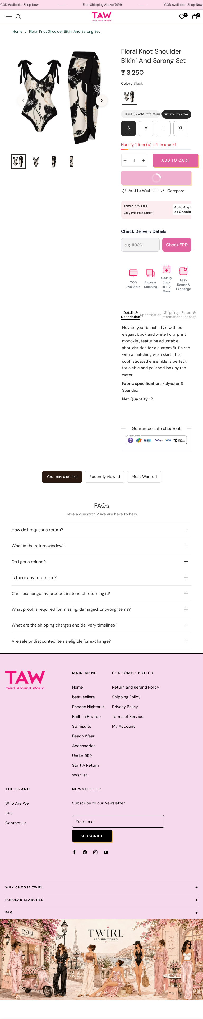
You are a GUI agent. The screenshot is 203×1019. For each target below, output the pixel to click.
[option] (62, 97)
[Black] (129, 97)
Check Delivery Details (143, 231)
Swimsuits (81, 726)
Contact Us (15, 823)
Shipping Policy (126, 697)
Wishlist (79, 775)
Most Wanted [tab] (144, 476)
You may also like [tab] (62, 476)
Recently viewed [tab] (104, 476)
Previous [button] (23, 100)
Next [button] (101, 100)
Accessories (84, 745)
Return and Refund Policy (135, 687)
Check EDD (177, 245)
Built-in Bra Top (86, 716)
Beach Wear (83, 736)
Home (17, 31)
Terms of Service (128, 716)
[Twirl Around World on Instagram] (95, 852)
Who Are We (17, 803)
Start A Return (85, 765)
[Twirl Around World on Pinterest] (85, 852)
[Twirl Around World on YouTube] (106, 852)
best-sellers (83, 697)
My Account (123, 726)
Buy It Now (145, 175)
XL (180, 128)
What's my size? (176, 114)
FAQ (9, 813)
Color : (132, 83)
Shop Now (18, 5)
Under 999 (82, 755)
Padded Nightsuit (88, 706)
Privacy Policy (125, 706)
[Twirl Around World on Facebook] (74, 852)
